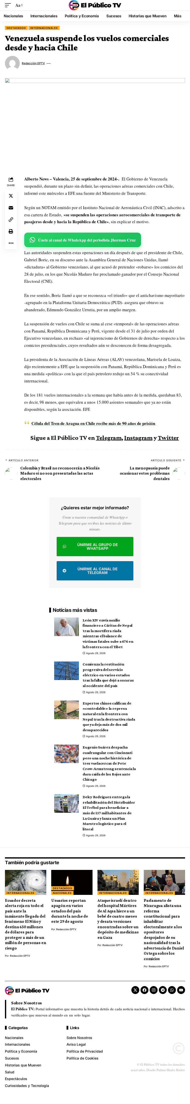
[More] (11, 243)
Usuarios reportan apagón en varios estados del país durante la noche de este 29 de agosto (69, 911)
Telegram (109, 437)
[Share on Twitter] (11, 196)
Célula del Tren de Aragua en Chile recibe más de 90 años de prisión (94, 423)
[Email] (11, 208)
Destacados (16, 27)
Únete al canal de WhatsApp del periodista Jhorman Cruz (87, 240)
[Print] (11, 231)
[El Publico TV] (95, 5)
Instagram (138, 437)
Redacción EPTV (33, 63)
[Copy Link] (11, 219)
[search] (181, 5)
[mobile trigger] (9, 5)
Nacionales (62, 892)
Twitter (168, 437)
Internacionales (44, 27)
